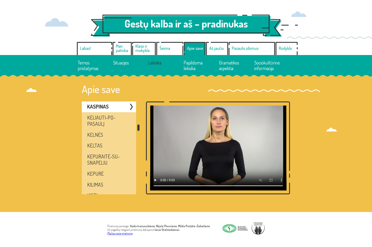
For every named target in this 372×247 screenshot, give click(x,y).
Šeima (165, 48)
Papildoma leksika (193, 65)
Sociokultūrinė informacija (267, 65)
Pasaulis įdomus (245, 48)
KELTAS (94, 145)
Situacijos (121, 62)
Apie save (195, 48)
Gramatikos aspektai (229, 65)
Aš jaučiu (216, 48)
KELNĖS (95, 134)
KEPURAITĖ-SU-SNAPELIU (103, 159)
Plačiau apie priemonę (120, 233)
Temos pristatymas (88, 65)
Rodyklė (285, 48)
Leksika (154, 62)
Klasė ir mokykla (142, 48)
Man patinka (122, 48)
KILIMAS (95, 184)
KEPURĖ (95, 173)
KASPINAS (98, 106)
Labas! (85, 48)
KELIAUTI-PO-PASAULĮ (101, 120)
